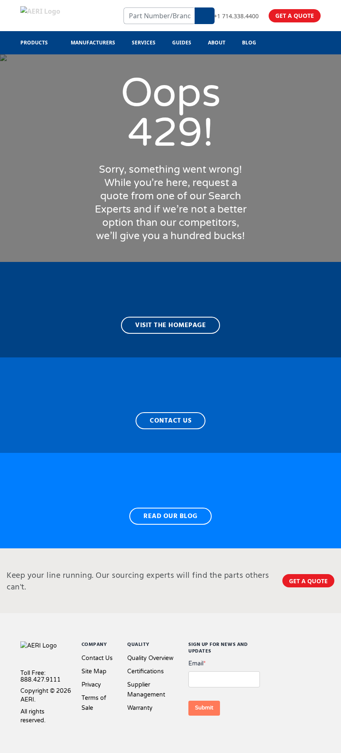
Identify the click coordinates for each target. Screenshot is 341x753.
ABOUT (216, 42)
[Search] (205, 15)
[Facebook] (275, 646)
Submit (204, 707)
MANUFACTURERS (93, 42)
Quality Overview (150, 658)
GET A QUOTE (294, 16)
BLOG (249, 42)
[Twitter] (290, 646)
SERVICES (144, 42)
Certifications (145, 671)
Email (197, 663)
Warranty (140, 707)
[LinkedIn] (304, 646)
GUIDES (181, 42)
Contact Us (97, 658)
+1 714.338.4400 (236, 16)
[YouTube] (317, 646)
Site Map (94, 671)
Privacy (91, 684)
